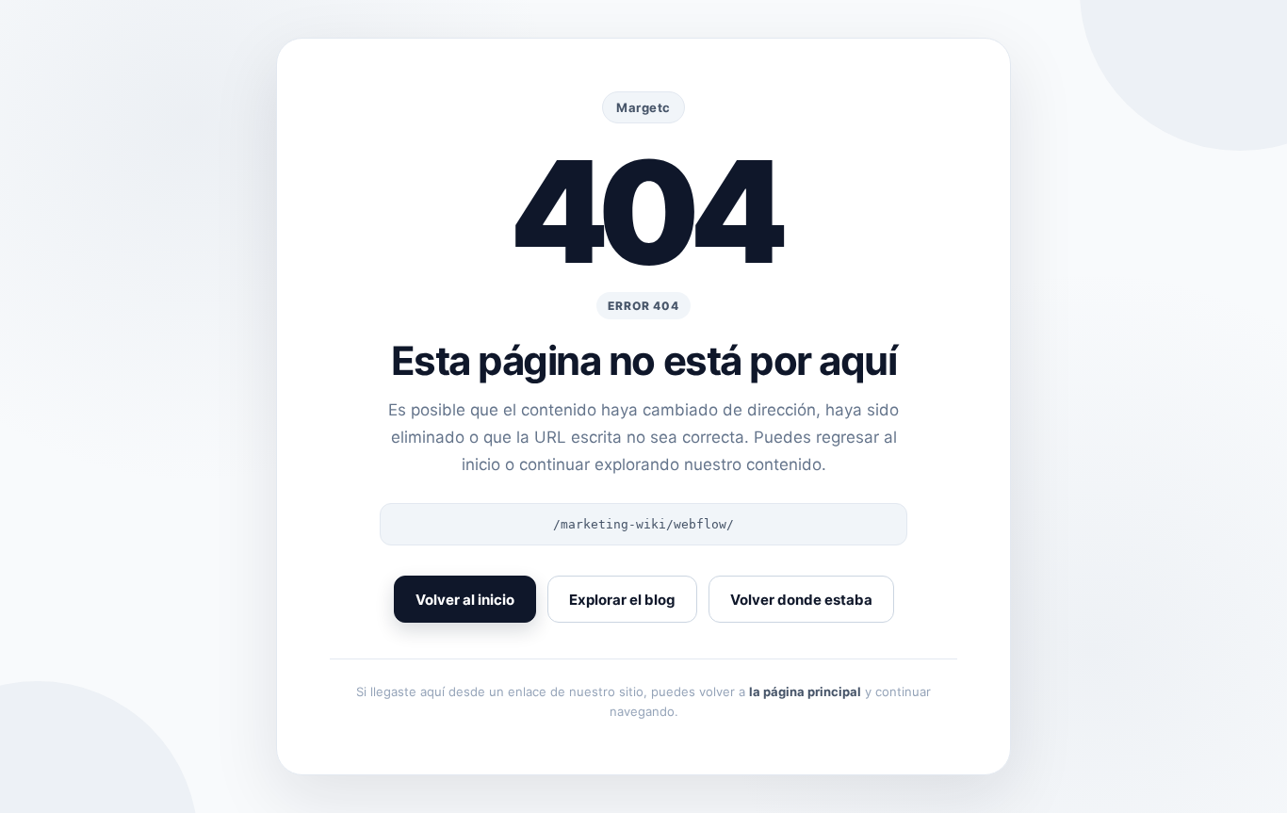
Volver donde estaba (801, 600)
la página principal (805, 691)
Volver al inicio (464, 600)
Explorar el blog (622, 600)
